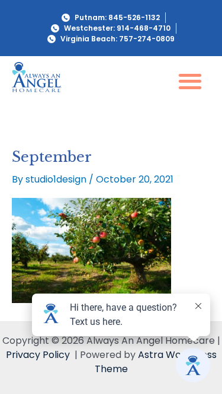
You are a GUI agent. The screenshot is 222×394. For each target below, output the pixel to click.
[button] (189, 80)
